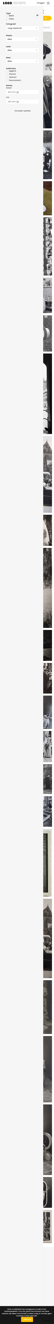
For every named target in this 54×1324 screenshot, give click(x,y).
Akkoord (27, 1319)
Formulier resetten (23, 111)
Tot (7, 97)
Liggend (12, 71)
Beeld (11, 16)
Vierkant (12, 77)
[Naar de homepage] (14, 3)
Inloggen (41, 3)
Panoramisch (15, 80)
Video (11, 19)
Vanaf (9, 88)
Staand (12, 74)
